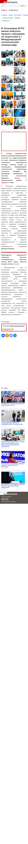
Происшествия (8, 18)
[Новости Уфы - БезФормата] (9, 2)
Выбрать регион (5, 499)
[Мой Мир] (15, 335)
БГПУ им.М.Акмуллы (17, 326)
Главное (4, 15)
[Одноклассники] (7, 335)
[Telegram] (11, 335)
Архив (11, 15)
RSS (14, 501)
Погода (25, 15)
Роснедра (4, 197)
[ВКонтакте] (3, 335)
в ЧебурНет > (6, 21)
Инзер (17, 178)
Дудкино (5, 182)
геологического (6, 237)
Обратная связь (4, 498)
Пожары (17, 18)
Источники (17, 15)
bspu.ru (5, 130)
